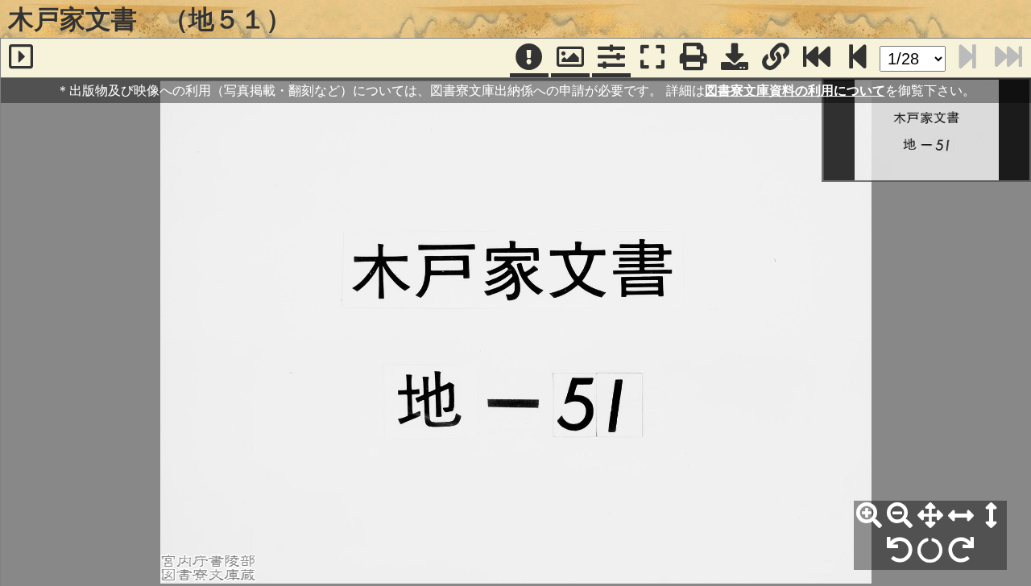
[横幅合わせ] (961, 516)
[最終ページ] (816, 58)
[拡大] (869, 516)
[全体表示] (930, 516)
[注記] (529, 58)
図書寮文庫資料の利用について (795, 90)
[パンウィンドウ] (570, 58)
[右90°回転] (961, 550)
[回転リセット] (930, 550)
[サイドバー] (20, 58)
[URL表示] (775, 58)
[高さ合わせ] (991, 516)
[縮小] (899, 516)
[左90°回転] (899, 550)
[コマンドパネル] (611, 58)
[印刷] (693, 58)
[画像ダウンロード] (734, 58)
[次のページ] (857, 58)
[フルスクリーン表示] (652, 58)
